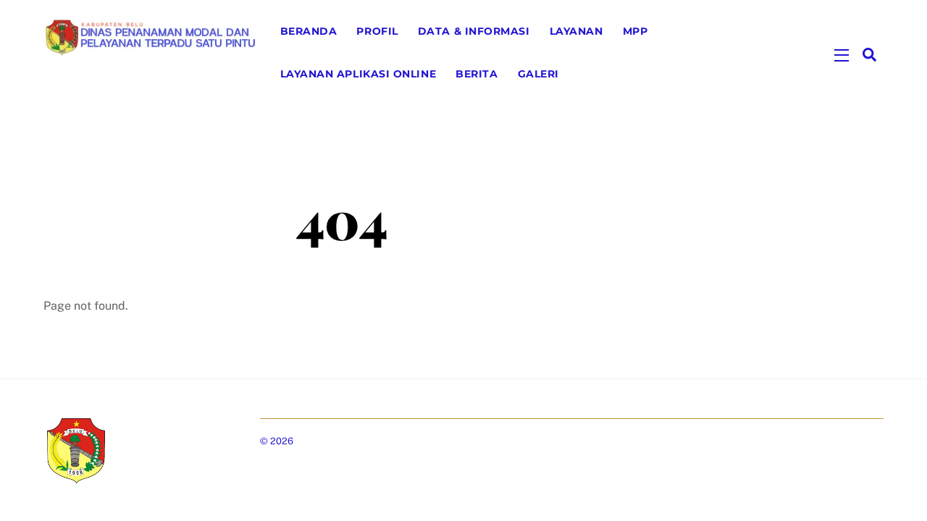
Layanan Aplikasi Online (358, 74)
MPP (635, 31)
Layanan (576, 31)
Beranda (308, 31)
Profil (377, 31)
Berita (477, 74)
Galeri (538, 74)
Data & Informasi (474, 31)
